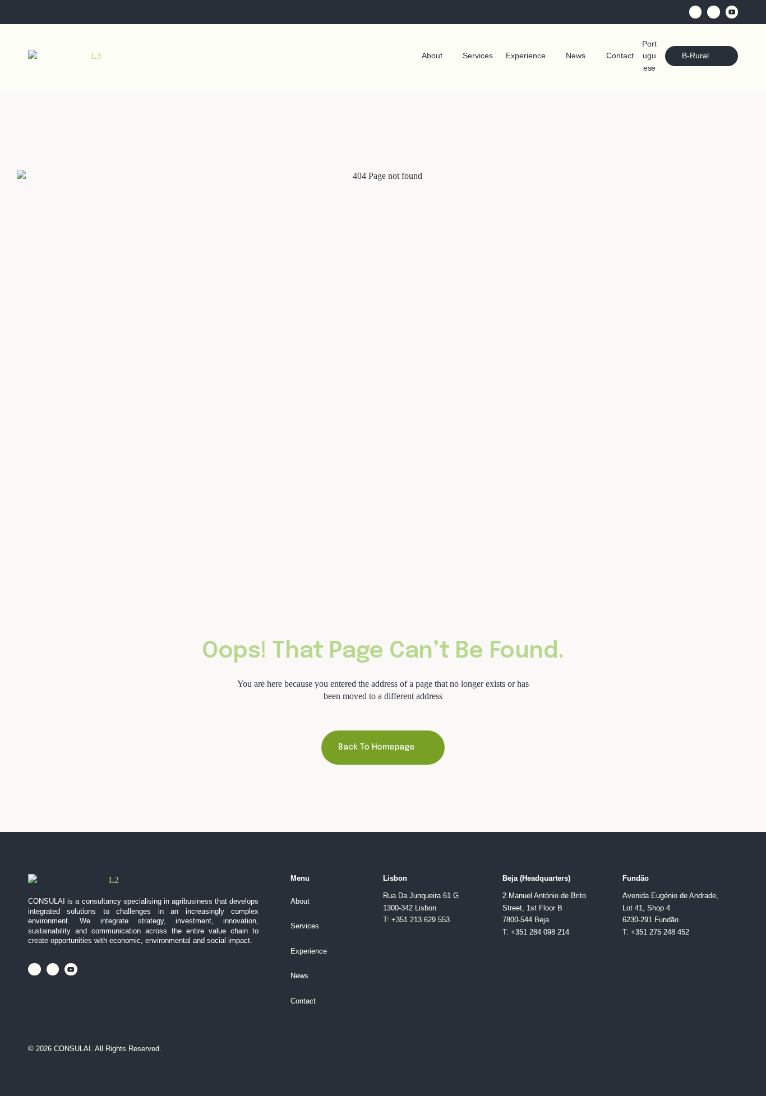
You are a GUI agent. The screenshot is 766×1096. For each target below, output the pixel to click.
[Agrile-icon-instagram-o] (713, 12)
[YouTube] (732, 12)
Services (478, 56)
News (575, 56)
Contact (620, 56)
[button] (436, 56)
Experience (526, 56)
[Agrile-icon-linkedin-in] (695, 12)
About (432, 56)
